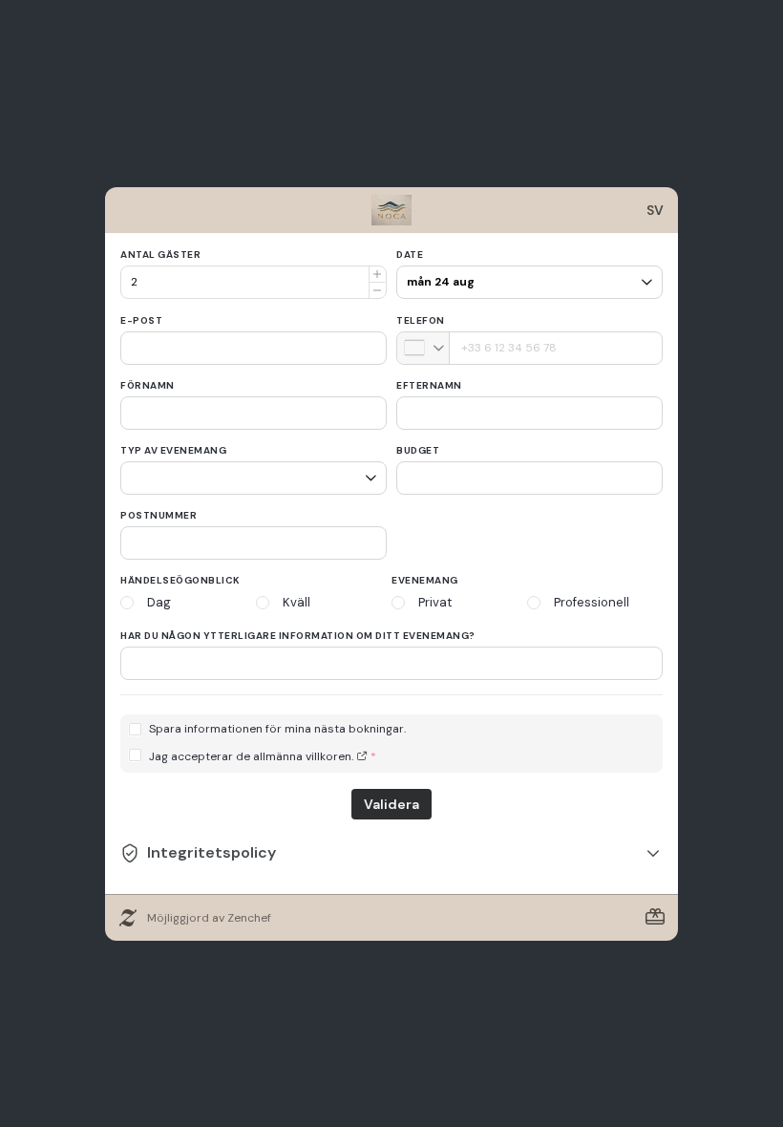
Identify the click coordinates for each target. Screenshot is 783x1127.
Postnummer (158, 515)
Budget (417, 450)
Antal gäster (160, 254)
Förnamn (147, 385)
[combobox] (423, 348)
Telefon (420, 320)
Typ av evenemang (173, 450)
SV (655, 210)
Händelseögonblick (180, 580)
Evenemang (425, 580)
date (409, 254)
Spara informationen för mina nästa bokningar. (277, 729)
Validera (391, 804)
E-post (141, 320)
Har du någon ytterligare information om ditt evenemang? (298, 635)
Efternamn (429, 385)
